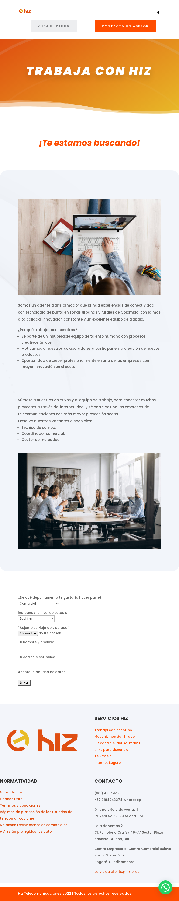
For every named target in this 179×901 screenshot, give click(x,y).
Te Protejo (103, 756)
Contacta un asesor (125, 26)
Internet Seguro (107, 762)
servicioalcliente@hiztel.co (117, 871)
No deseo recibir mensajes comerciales (33, 825)
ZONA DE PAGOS (53, 26)
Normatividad (11, 792)
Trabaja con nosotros (113, 730)
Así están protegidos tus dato (26, 831)
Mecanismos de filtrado (114, 736)
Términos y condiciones (20, 805)
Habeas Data (11, 798)
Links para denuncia (111, 749)
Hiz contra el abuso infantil (117, 743)
